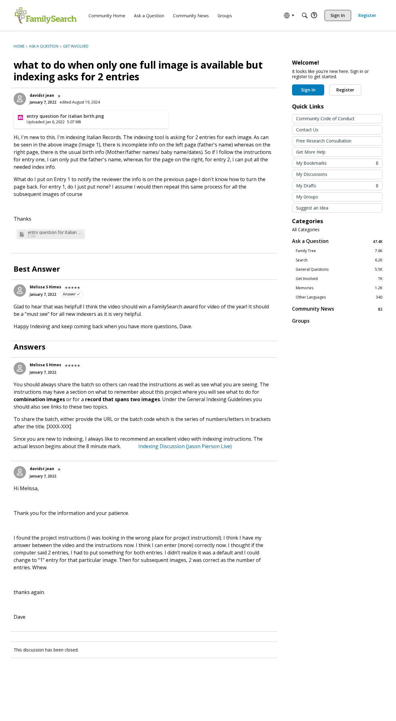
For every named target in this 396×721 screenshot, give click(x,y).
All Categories (306, 229)
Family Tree (339, 251)
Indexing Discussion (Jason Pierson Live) (180, 446)
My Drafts (337, 186)
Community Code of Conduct (325, 118)
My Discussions (311, 174)
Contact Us (307, 130)
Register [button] (345, 90)
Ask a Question (337, 241)
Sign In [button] (308, 90)
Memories (339, 288)
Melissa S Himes (45, 287)
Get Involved (339, 279)
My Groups (307, 197)
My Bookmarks (337, 163)
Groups (301, 321)
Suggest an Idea (312, 208)
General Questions (339, 269)
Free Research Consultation (323, 141)
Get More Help (310, 152)
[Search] (304, 15)
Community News (337, 309)
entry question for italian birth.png (55, 232)
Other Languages (339, 297)
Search (339, 260)
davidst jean (42, 95)
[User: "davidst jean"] (20, 99)
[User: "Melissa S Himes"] (20, 290)
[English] (46, 15)
